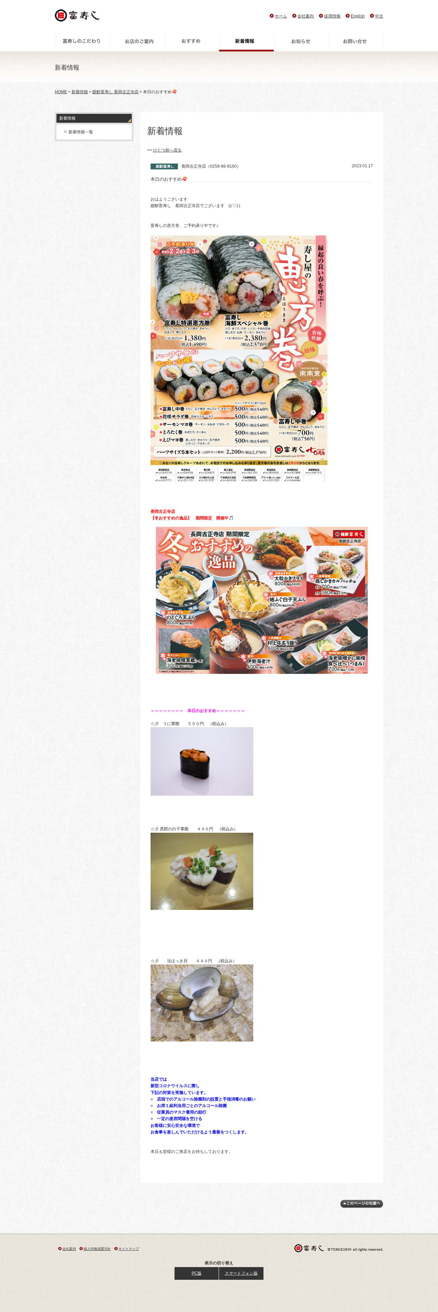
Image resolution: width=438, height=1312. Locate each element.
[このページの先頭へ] (361, 1206)
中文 (379, 16)
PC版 (197, 1273)
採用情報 (332, 16)
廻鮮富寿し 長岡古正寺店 (115, 91)
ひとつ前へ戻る (167, 150)
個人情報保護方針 (97, 1249)
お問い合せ (355, 42)
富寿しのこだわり (82, 42)
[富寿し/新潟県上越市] (78, 17)
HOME (61, 91)
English (358, 16)
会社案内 (305, 16)
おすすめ (191, 42)
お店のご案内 (137, 42)
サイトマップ (128, 1249)
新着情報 (246, 42)
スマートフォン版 (241, 1273)
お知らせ (301, 42)
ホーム (281, 16)
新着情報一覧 (80, 132)
